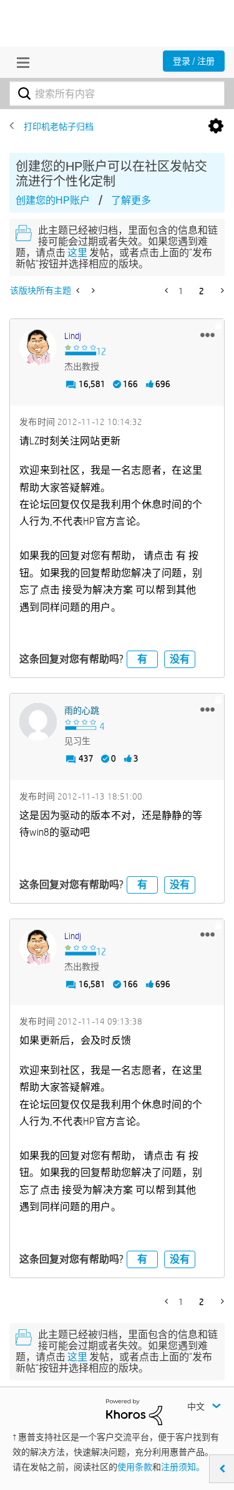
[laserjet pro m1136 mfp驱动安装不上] (79, 290)
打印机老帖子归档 (59, 126)
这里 (77, 252)
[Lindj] (38, 347)
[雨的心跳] (38, 721)
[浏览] (20, 62)
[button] (207, 335)
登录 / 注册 (194, 61)
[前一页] (167, 290)
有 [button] (142, 659)
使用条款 (134, 1467)
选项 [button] (216, 126)
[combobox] (117, 93)
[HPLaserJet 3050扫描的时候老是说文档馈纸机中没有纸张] (92, 290)
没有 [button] (180, 659)
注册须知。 (183, 1467)
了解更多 (131, 200)
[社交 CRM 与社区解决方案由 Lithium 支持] (134, 1410)
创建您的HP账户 (53, 200)
